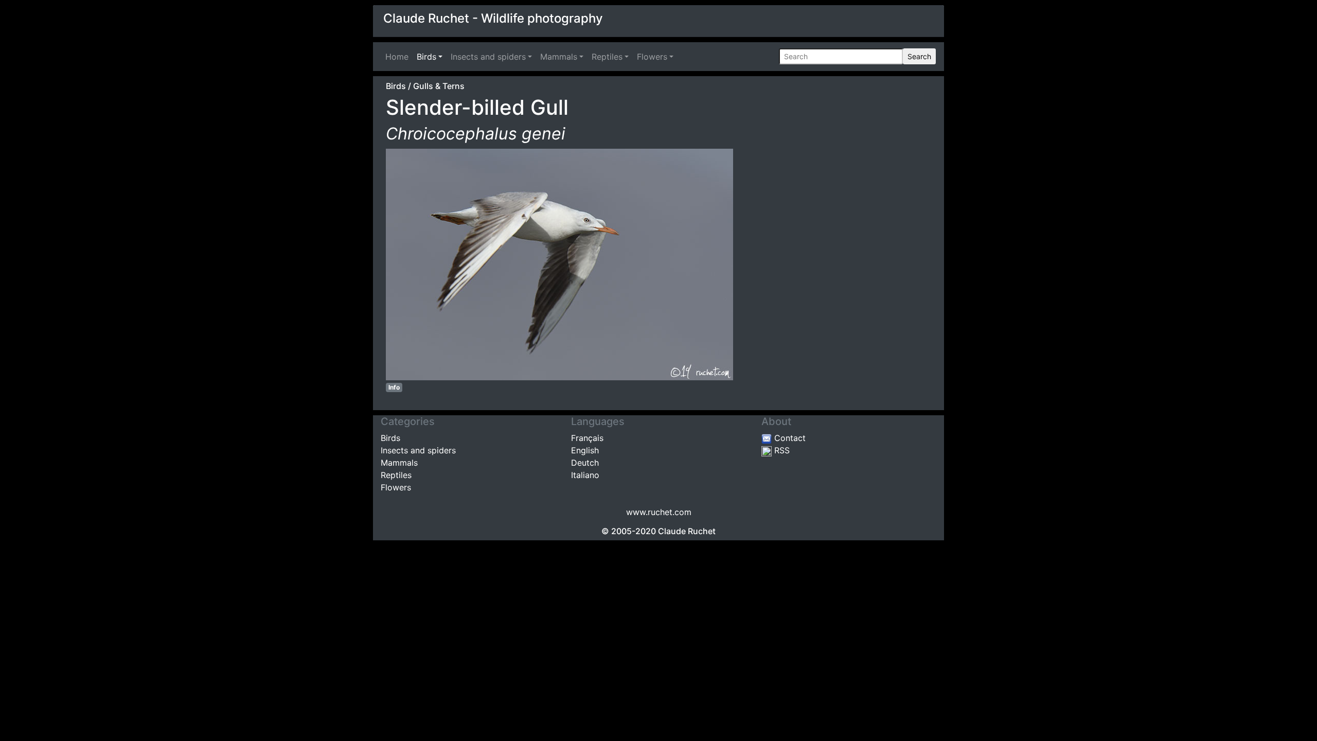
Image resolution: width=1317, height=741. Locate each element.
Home (399, 56)
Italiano (585, 475)
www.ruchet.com (658, 512)
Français (587, 438)
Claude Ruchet (687, 531)
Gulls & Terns (439, 86)
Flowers (652, 56)
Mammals (558, 56)
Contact (789, 438)
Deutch (585, 462)
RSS (781, 450)
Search (919, 56)
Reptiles (607, 56)
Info (394, 387)
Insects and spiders (488, 56)
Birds (426, 56)
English (585, 450)
